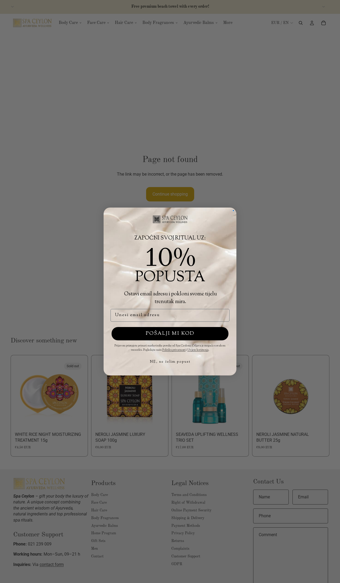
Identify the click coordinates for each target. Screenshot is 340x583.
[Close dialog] (233, 210)
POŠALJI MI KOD (170, 333)
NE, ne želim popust (170, 361)
